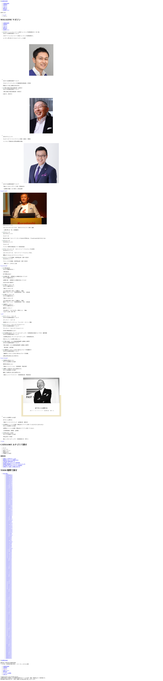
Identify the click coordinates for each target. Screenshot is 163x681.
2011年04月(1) (9, 633)
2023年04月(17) (9, 528)
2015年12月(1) (9, 597)
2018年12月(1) (9, 575)
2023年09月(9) (9, 521)
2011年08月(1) (9, 631)
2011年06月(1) (9, 632)
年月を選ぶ (5, 473)
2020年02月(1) (9, 565)
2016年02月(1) (9, 596)
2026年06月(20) (9, 477)
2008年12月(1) (9, 652)
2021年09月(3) (9, 552)
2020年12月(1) (9, 559)
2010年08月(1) (9, 639)
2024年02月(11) (9, 515)
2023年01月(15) (9, 532)
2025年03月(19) (9, 497)
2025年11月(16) (9, 487)
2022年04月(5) (9, 544)
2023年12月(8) (9, 517)
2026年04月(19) (9, 480)
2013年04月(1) (9, 617)
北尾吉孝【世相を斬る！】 (9, 461)
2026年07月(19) (9, 476)
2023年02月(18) (9, 531)
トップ (4, 14)
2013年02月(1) (9, 619)
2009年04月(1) (9, 650)
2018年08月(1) (9, 577)
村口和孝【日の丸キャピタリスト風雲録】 (12, 465)
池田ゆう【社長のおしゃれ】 (9, 458)
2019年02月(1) (9, 573)
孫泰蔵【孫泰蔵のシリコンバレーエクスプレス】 (14, 464)
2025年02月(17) (9, 499)
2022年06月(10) (9, 541)
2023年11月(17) (9, 519)
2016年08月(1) (9, 592)
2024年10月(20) (9, 504)
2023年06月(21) (9, 525)
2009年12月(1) (9, 644)
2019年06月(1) (9, 571)
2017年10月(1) (9, 583)
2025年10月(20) (9, 488)
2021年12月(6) (9, 549)
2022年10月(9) (9, 536)
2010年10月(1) (9, 637)
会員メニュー (6, 670)
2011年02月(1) (9, 635)
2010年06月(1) (9, 640)
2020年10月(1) (9, 560)
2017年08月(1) (9, 584)
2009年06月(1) (9, 648)
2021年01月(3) (9, 557)
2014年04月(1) (9, 609)
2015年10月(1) (9, 599)
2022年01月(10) (9, 548)
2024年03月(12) (9, 513)
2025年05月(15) (9, 495)
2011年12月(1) (9, 628)
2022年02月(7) (9, 547)
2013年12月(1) (9, 612)
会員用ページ (6, 10)
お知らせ (5, 7)
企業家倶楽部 (6, 3)
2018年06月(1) (9, 579)
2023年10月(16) (9, 520)
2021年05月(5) (9, 555)
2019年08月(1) (9, 569)
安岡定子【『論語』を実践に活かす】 (11, 466)
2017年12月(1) (9, 581)
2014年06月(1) (9, 608)
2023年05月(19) (9, 527)
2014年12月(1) (9, 605)
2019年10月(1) (9, 568)
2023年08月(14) (9, 523)
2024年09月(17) (9, 505)
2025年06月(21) (9, 493)
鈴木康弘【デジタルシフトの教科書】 (11, 462)
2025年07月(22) (9, 492)
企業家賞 (5, 4)
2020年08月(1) (9, 561)
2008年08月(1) (9, 655)
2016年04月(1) (9, 595)
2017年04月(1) (9, 587)
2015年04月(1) (9, 603)
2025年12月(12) (9, 485)
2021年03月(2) (9, 556)
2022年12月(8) (9, 533)
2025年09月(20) (9, 489)
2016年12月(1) (9, 589)
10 (6, 358)
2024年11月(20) (9, 503)
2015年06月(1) (9, 601)
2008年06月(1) (9, 656)
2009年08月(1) (9, 647)
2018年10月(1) (9, 576)
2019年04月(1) (9, 572)
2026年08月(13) (9, 474)
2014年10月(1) (9, 607)
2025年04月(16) (9, 496)
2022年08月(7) (9, 539)
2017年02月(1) (9, 588)
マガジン (5, 6)
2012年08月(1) (9, 623)
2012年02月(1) (9, 627)
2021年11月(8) (9, 551)
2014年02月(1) (9, 611)
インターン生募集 (7, 673)
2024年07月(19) (9, 508)
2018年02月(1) (9, 580)
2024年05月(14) (9, 511)
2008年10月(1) (9, 654)
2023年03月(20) (9, 529)
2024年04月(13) (9, 512)
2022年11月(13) (9, 535)
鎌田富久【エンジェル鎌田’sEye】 (11, 460)
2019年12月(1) (9, 567)
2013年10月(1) (9, 613)
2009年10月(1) (9, 646)
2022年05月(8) (9, 543)
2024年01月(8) (9, 516)
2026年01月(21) (9, 484)
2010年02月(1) (9, 643)
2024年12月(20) (9, 501)
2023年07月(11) (9, 524)
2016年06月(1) (9, 593)
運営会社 (5, 8)
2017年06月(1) (9, 585)
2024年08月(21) (9, 507)
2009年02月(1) (9, 651)
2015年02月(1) (9, 604)
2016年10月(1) (9, 591)
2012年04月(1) (9, 625)
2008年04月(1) (9, 658)
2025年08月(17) (9, 491)
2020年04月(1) (9, 564)
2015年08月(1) (9, 600)
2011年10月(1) (9, 629)
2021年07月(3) (9, 553)
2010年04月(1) (9, 642)
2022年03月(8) (9, 545)
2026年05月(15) (9, 478)
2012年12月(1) (9, 620)
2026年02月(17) (9, 483)
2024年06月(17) (9, 509)
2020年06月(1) (9, 563)
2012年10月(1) (9, 621)
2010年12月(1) (9, 636)
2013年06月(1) (9, 616)
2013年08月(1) (9, 615)
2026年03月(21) (9, 481)
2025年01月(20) (9, 500)
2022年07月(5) (9, 540)
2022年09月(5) (9, 537)
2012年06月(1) (9, 624)
